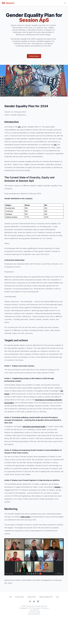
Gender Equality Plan (45, 597)
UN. (55, 145)
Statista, (57, 487)
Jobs (57, 597)
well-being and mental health (34, 427)
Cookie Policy (31, 597)
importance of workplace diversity (48, 400)
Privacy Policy (19, 597)
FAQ (10, 597)
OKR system (25, 517)
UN (19, 127)
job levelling (9, 403)
